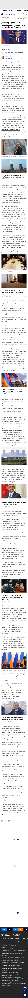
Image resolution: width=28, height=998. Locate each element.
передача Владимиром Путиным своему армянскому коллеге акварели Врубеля (13, 130)
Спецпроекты (5, 941)
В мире (23, 938)
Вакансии (3, 947)
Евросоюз (4, 820)
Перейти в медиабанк (21, 156)
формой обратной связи (20, 978)
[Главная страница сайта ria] (9, 14)
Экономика (17, 938)
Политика (3, 938)
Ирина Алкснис (10, 57)
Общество (10, 938)
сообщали (17, 223)
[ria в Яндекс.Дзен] (9, 929)
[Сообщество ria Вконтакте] (15, 929)
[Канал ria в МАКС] (4, 929)
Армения (11, 820)
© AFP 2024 (3, 465)
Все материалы (8, 58)
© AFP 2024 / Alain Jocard (6, 271)
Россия (17, 820)
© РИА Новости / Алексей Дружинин (8, 156)
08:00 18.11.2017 (5, 17)
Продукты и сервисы (21, 941)
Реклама (12, 941)
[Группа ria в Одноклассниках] (20, 929)
